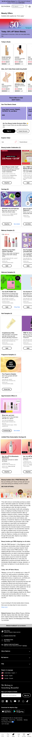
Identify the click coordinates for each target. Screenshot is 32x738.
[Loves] (26, 6)
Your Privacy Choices (6, 721)
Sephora (21, 617)
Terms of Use (12, 720)
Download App (6, 430)
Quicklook (4, 50)
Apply (6, 266)
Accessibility (19, 720)
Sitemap (26, 720)
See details (17, 224)
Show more (4, 607)
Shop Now (6, 183)
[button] (11, 251)
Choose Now (7, 389)
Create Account (22, 131)
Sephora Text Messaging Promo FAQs (19, 618)
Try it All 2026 (5, 620)
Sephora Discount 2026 (11, 617)
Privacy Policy (4, 720)
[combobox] (17, 6)
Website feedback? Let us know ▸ (16, 625)
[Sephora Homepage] (5, 6)
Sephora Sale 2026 (12, 615)
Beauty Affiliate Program (18, 613)
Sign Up (26, 695)
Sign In (9, 131)
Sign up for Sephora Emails (9, 691)
